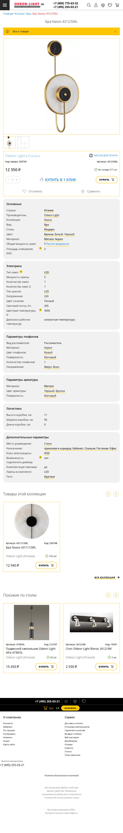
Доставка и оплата (74, 723)
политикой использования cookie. (62, 797)
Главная (8, 13)
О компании (12, 717)
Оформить (70, 708)
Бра (28, 13)
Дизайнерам (71, 740)
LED (46, 272)
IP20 (46, 453)
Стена (48, 443)
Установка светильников (77, 726)
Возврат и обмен (73, 733)
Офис (113, 448)
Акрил (59, 239)
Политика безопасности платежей (61, 775)
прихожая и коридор (57, 448)
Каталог (20, 13)
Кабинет (78, 448)
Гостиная (102, 448)
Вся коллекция (104, 577)
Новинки (7, 737)
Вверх (48, 367)
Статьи (68, 751)
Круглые (49, 476)
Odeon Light (15, 155)
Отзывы (69, 744)
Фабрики (7, 726)
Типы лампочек (72, 755)
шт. (51, 708)
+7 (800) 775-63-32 (65, 3)
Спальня (90, 448)
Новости (69, 747)
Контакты (8, 723)
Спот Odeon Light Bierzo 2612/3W (89, 649)
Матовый (50, 357)
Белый (59, 234)
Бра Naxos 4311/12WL (21, 547)
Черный (69, 234)
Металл (49, 239)
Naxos (48, 220)
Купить (104, 179)
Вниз (56, 367)
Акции (6, 740)
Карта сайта (9, 744)
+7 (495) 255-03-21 (65, 7)
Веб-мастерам (72, 737)
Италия (33, 156)
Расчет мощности (57, 244)
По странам (9, 730)
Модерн (49, 229)
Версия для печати (106, 155)
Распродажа (9, 733)
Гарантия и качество (75, 730)
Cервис (70, 717)
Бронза (48, 234)
